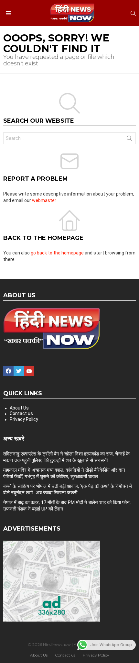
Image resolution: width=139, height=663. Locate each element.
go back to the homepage (57, 252)
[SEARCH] (133, 13)
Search (129, 139)
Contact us (21, 413)
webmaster (44, 200)
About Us (19, 407)
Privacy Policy (24, 419)
